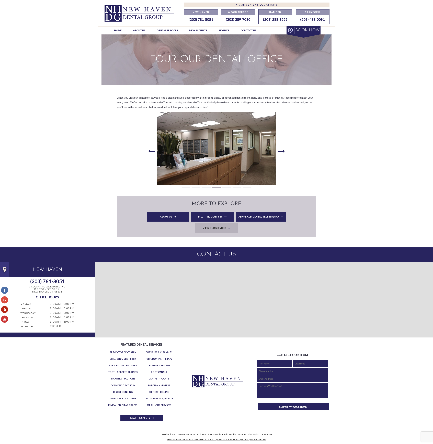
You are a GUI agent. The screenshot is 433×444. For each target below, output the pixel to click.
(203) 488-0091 (312, 19)
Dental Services (167, 30)
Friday (24, 322)
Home (118, 30)
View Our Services (214, 227)
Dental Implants (159, 378)
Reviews (224, 30)
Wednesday (28, 313)
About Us (139, 30)
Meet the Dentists (210, 216)
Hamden (275, 12)
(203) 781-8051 (201, 19)
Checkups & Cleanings (159, 352)
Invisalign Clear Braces (123, 405)
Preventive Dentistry (123, 352)
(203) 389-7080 (238, 19)
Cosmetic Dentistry (123, 385)
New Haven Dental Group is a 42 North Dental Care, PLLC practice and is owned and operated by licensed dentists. (216, 439)
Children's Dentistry (123, 359)
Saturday (27, 326)
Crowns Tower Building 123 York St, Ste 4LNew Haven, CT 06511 (47, 289)
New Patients (198, 30)
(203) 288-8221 (275, 19)
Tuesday (26, 308)
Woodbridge (238, 12)
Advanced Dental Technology (258, 216)
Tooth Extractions (123, 378)
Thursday (27, 317)
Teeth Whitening (159, 392)
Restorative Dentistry (123, 365)
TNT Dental (241, 434)
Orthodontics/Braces (159, 398)
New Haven (200, 12)
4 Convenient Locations (256, 4)
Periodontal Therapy (159, 359)
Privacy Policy (253, 434)
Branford (312, 12)
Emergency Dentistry (123, 398)
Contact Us (248, 30)
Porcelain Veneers (159, 385)
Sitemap (202, 434)
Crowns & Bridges (159, 365)
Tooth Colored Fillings (123, 372)
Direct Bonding (123, 392)
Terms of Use (266, 434)
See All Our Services (159, 405)
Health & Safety (139, 417)
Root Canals (159, 372)
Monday (25, 304)
